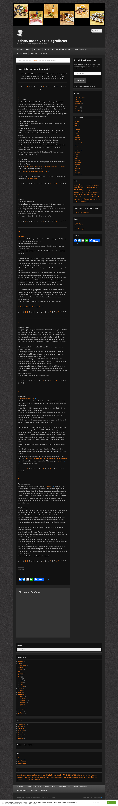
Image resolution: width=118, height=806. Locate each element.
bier (80, 185)
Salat (76, 158)
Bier (76, 127)
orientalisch (78, 153)
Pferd (76, 154)
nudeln (90, 192)
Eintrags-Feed (79, 225)
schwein (81, 197)
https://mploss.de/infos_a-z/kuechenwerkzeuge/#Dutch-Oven (45, 166)
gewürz (95, 187)
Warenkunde (78, 174)
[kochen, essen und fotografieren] (59, 26)
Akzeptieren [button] (111, 803)
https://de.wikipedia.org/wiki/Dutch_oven (35, 171)
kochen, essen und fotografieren (41, 40)
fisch (75, 187)
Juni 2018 (77, 105)
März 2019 (78, 101)
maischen (79, 192)
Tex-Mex (77, 168)
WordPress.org (79, 229)
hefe (86, 190)
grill (83, 190)
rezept (81, 194)
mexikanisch (78, 151)
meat (86, 192)
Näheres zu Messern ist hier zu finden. (30, 307)
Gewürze (77, 139)
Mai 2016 (77, 111)
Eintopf (77, 131)
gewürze (78, 189)
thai (99, 199)
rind (85, 194)
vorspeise (82, 201)
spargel (80, 199)
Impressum (44, 53)
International (78, 143)
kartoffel (95, 190)
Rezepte (28, 49)
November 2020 (79, 97)
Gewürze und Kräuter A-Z (80, 49)
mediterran (78, 147)
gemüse (88, 187)
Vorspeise (77, 172)
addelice (60, 461)
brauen (87, 185)
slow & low (78, 162)
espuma (97, 185)
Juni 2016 (77, 109)
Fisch (76, 133)
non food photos (22, 53)
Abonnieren (80, 80)
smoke (87, 197)
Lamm (76, 145)
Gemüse (77, 137)
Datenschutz (33, 53)
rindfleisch (89, 194)
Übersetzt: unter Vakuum (26, 398)
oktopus (94, 192)
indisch (77, 141)
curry (93, 185)
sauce (76, 196)
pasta (98, 192)
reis (77, 194)
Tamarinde (49, 486)
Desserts (77, 129)
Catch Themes (97, 797)
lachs (99, 190)
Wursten (46, 49)
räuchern (94, 194)
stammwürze (91, 199)
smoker (92, 197)
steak (96, 199)
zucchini (87, 201)
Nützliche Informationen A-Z (61, 49)
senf (85, 197)
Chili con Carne (32, 179)
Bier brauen (37, 49)
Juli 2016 (77, 107)
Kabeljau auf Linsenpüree (82, 212)
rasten (75, 194)
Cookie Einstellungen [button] (99, 803)
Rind (76, 156)
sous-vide (77, 164)
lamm (75, 192)
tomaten (76, 201)
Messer (21, 237)
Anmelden (77, 223)
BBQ (76, 123)
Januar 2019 (78, 103)
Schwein (77, 160)
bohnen (26, 775)
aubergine (76, 185)
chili (90, 185)
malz (83, 192)
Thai (76, 170)
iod (92, 190)
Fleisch (77, 135)
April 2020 (77, 99)
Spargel (77, 166)
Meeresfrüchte (79, 149)
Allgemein (77, 121)
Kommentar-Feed (79, 227)
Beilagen (77, 125)
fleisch (81, 187)
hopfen (90, 190)
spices (85, 199)
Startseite (20, 49)
